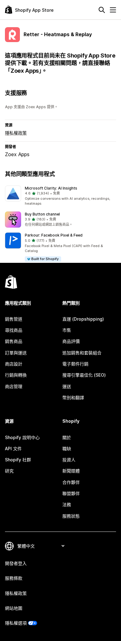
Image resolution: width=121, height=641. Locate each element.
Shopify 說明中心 (22, 437)
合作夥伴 (71, 482)
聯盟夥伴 (71, 493)
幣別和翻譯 (73, 397)
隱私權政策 (16, 132)
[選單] (113, 10)
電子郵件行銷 (75, 363)
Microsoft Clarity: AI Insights (51, 188)
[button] (60, 196)
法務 (66, 504)
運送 (66, 386)
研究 (9, 470)
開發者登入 (16, 563)
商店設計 (13, 363)
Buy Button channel (42, 214)
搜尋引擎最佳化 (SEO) (84, 375)
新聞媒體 (71, 470)
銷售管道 (13, 319)
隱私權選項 (16, 623)
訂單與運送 (16, 352)
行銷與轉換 (16, 375)
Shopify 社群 (18, 459)
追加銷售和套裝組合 (81, 352)
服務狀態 (71, 516)
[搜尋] (102, 10)
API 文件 (13, 448)
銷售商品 (13, 341)
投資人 (68, 459)
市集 (66, 330)
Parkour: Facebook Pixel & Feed (54, 235)
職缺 (66, 448)
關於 (66, 437)
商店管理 (13, 386)
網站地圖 (13, 608)
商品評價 (71, 341)
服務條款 (13, 578)
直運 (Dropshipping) (83, 319)
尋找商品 (13, 330)
